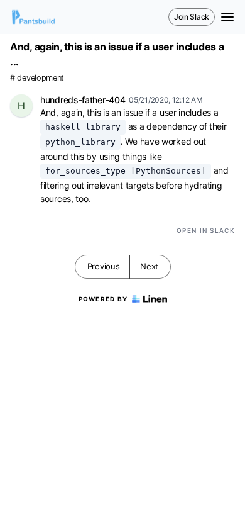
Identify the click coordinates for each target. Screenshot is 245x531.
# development (37, 77)
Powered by (103, 299)
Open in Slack (206, 230)
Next (149, 266)
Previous (103, 266)
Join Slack (191, 16)
